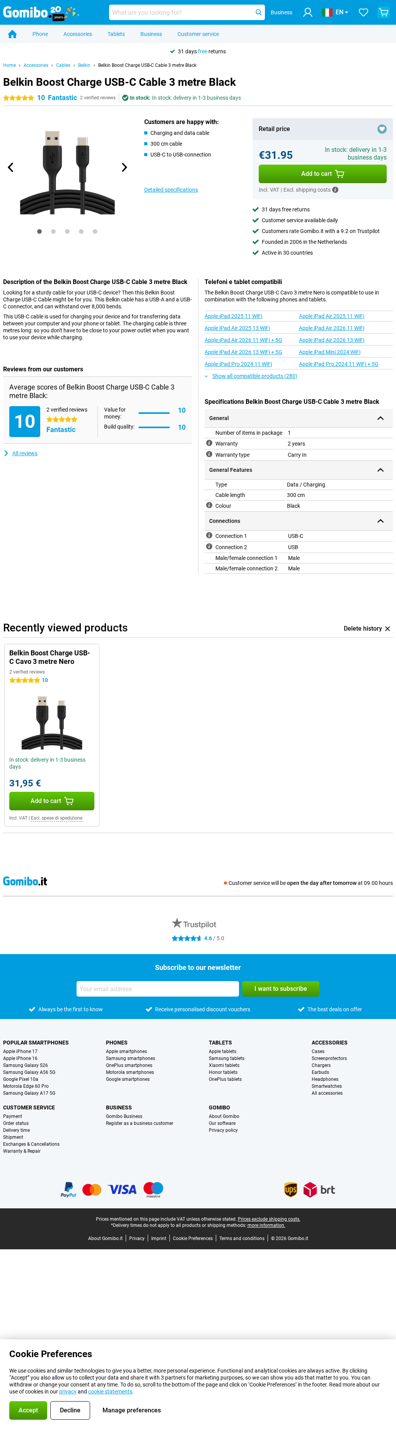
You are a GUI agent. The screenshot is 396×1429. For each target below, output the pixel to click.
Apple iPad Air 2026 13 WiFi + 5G (243, 352)
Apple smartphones (126, 1051)
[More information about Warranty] (209, 443)
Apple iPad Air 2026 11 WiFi (331, 328)
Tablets (116, 34)
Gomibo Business (124, 1116)
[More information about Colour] (209, 505)
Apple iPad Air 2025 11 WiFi (331, 316)
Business (151, 34)
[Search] (259, 12)
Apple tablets (222, 1051)
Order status (16, 1123)
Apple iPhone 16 (20, 1058)
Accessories (77, 34)
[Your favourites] (363, 12)
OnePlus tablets (225, 1079)
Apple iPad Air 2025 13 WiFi (237, 328)
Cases (318, 1051)
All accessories (327, 1093)
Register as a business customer (139, 1123)
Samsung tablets (226, 1058)
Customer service (198, 34)
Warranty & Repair (22, 1151)
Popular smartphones (36, 1042)
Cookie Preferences (193, 1238)
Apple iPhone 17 (20, 1051)
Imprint (158, 1238)
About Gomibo (224, 1116)
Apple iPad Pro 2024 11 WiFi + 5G (339, 364)
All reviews (25, 453)
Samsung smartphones (130, 1058)
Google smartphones (128, 1079)
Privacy (137, 1238)
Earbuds (320, 1072)
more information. (266, 1225)
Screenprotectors (329, 1058)
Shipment (13, 1137)
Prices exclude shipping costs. (269, 1219)
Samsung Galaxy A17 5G (29, 1093)
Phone (40, 34)
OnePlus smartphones (129, 1065)
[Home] (12, 34)
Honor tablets (223, 1072)
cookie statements (110, 1391)
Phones (117, 1042)
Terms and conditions (242, 1238)
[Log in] (308, 12)
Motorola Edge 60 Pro (26, 1086)
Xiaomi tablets (224, 1065)
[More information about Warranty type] (209, 454)
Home (9, 65)
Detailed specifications (171, 190)
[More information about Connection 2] (209, 546)
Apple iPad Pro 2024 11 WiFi (238, 364)
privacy (68, 1391)
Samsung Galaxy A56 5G (29, 1072)
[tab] (39, 231)
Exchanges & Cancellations (31, 1144)
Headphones (325, 1079)
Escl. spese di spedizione (56, 818)
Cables (63, 65)
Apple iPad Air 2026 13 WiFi (331, 340)
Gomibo (219, 1107)
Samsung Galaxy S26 (25, 1065)
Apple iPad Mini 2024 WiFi (329, 352)
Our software (222, 1123)
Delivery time (16, 1130)
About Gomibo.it (105, 1238)
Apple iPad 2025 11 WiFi (233, 316)
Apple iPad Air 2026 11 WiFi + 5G (243, 340)
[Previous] (11, 167)
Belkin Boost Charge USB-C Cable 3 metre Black (147, 65)
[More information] (335, 190)
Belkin (84, 65)
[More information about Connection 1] (209, 535)
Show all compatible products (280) (254, 376)
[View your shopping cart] (383, 12)
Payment (12, 1116)
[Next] (124, 167)
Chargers (321, 1065)
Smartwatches (327, 1086)
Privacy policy (223, 1130)
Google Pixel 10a (20, 1079)
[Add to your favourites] (382, 129)
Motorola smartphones (130, 1072)
